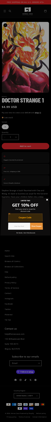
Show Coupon (35, 224)
